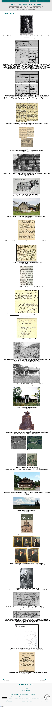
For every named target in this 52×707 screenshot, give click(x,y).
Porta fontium (30, 69)
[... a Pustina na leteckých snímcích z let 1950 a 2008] (21, 459)
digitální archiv (31, 609)
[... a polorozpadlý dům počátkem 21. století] (26, 397)
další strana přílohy (41, 680)
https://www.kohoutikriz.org (44, 701)
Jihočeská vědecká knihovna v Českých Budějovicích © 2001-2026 (22, 694)
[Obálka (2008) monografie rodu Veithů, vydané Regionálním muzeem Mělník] (26, 523)
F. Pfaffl (16, 589)
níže (42, 150)
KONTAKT (47, 1)
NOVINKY (12, 1)
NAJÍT (40, 1)
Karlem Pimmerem (14, 315)
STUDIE (19, 1)
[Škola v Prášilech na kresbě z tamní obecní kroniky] (26, 185)
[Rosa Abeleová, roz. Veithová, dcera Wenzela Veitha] (26, 578)
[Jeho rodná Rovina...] (18, 442)
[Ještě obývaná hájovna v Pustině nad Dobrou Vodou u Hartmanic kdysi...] (26, 373)
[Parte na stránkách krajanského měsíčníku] (26, 328)
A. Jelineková (11, 589)
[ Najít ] (23, 690)
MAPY (33, 1)
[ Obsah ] (24, 688)
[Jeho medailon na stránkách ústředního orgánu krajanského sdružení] (26, 276)
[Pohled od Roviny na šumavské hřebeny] (26, 503)
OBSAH (26, 1)
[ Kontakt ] (28, 690)
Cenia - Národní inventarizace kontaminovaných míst (30, 468)
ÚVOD (5, 1)
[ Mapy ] (27, 688)
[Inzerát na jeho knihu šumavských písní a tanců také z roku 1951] (26, 252)
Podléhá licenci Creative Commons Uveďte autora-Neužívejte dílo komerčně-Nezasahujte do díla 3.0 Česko (25, 699)
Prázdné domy (30, 385)
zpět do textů (6, 680)
